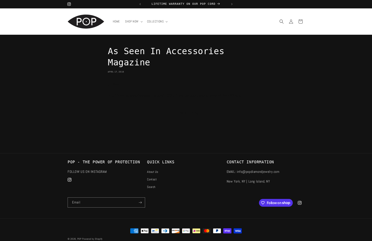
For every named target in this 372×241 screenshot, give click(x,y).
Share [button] (116, 84)
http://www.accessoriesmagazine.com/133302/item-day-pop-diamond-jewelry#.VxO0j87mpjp (174, 95)
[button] (133, 21)
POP (79, 238)
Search (151, 187)
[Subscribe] (140, 202)
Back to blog (188, 112)
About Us (152, 172)
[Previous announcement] (140, 4)
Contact (152, 179)
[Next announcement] (232, 4)
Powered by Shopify (92, 238)
